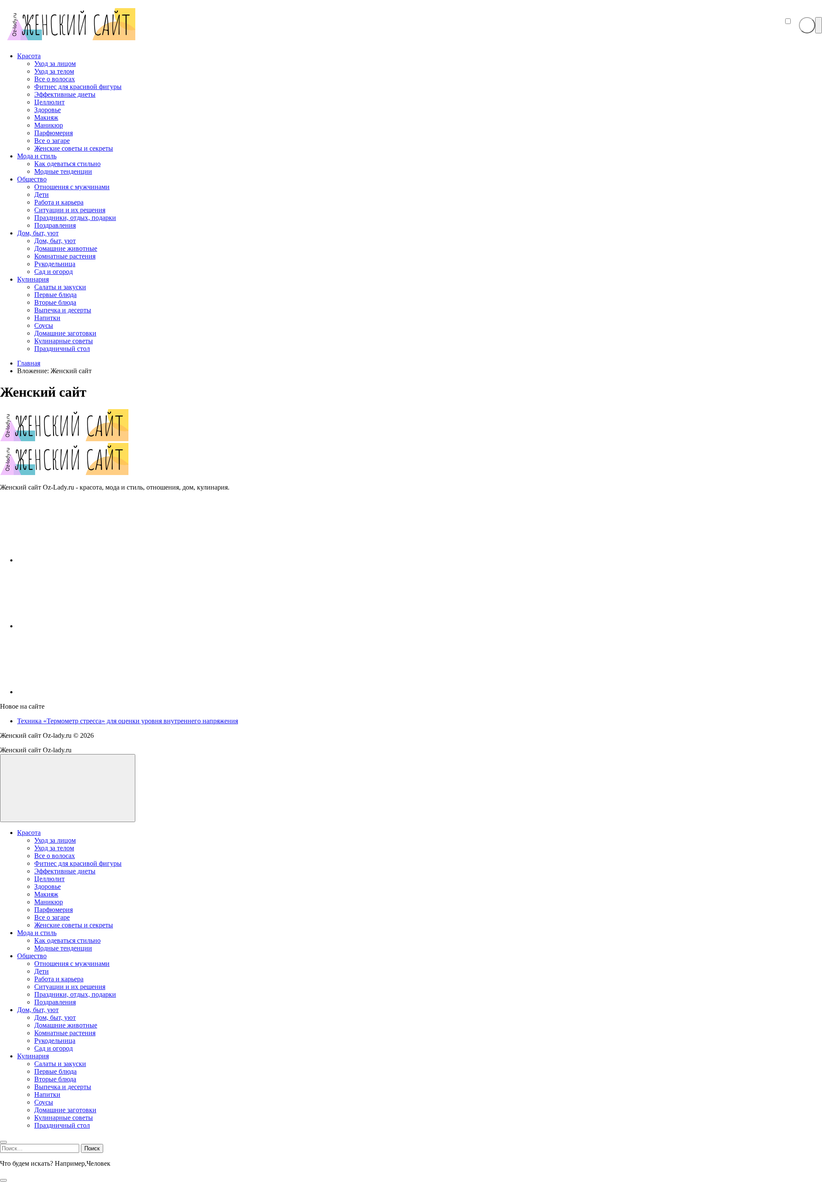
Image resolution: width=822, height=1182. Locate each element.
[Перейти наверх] (67, 788)
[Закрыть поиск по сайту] (3, 1180)
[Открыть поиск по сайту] (807, 25)
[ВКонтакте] (81, 560)
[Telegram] (81, 691)
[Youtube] (81, 626)
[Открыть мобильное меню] (818, 25)
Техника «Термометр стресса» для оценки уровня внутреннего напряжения (127, 721)
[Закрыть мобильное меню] (3, 1142)
